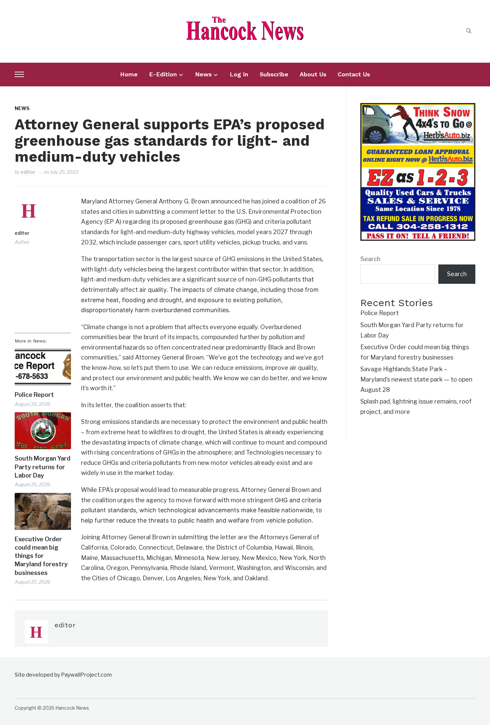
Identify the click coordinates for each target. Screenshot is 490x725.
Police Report (34, 394)
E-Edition (163, 74)
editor (28, 172)
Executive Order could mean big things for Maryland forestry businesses (41, 556)
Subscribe (274, 74)
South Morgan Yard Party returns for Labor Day (42, 467)
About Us (313, 74)
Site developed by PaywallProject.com (63, 675)
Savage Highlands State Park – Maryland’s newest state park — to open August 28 (416, 379)
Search (370, 258)
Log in (239, 74)
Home (129, 74)
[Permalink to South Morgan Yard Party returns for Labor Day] (43, 430)
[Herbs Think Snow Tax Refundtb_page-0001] (417, 107)
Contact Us (354, 74)
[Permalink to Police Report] (43, 367)
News (203, 74)
